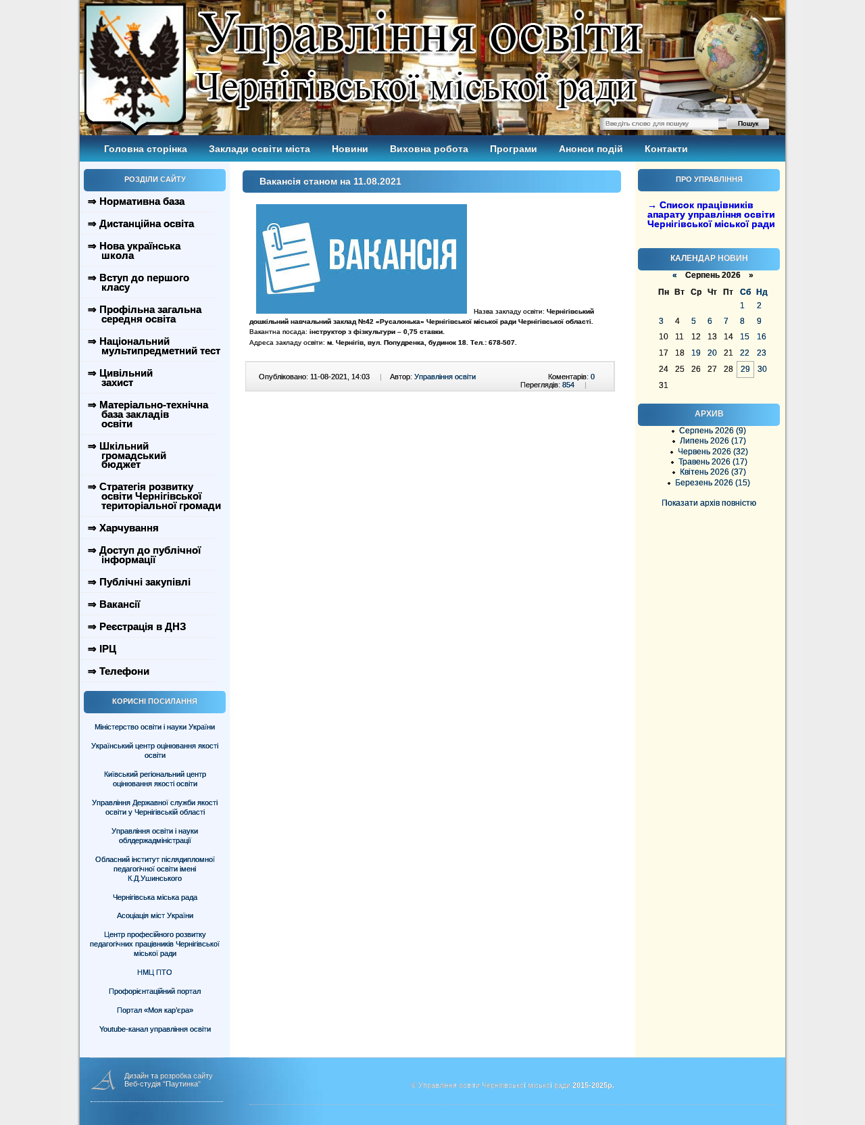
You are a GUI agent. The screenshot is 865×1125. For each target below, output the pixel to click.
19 (696, 353)
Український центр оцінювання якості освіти (154, 750)
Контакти (666, 148)
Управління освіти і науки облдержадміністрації (155, 835)
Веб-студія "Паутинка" (162, 1084)
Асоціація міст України (155, 915)
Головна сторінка (145, 148)
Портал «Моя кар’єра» (155, 1010)
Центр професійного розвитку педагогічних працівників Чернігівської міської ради (155, 943)
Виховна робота (429, 148)
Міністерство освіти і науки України (155, 727)
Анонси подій (591, 148)
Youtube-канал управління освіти (155, 1029)
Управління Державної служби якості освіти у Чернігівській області (155, 807)
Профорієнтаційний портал (155, 991)
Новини (350, 148)
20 (712, 353)
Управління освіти (445, 377)
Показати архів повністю (709, 503)
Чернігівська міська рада (155, 897)
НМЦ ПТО (154, 972)
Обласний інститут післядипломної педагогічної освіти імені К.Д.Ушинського (155, 868)
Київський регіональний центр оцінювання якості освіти (155, 779)
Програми (513, 148)
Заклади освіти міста (259, 148)
